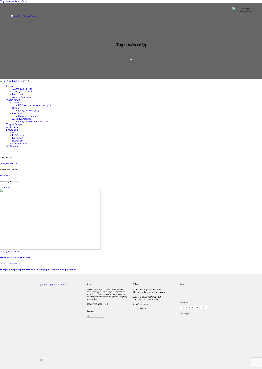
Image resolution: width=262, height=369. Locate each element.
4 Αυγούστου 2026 (10, 251)
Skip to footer (20, 1)
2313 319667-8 (139, 308)
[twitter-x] (1, 151)
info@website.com (9, 163)
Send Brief (5, 175)
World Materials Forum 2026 (15, 257)
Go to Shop (5, 187)
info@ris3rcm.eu (140, 304)
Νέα (3, 263)
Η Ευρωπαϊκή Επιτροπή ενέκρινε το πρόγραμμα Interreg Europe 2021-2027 (39, 269)
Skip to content (7, 1)
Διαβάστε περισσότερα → (99, 304)
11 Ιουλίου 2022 (14, 263)
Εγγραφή (185, 313)
